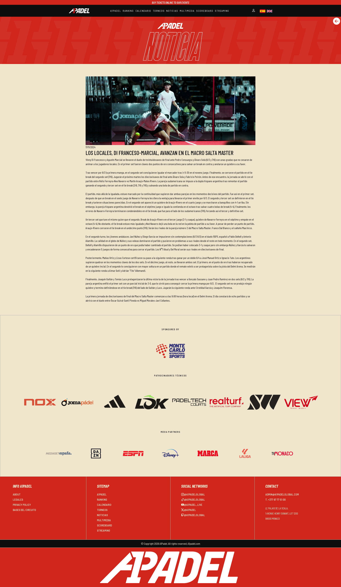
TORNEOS (158, 10)
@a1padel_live (193, 504)
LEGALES (18, 499)
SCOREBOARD (204, 10)
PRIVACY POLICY (22, 504)
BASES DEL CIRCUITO (24, 509)
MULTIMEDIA (187, 10)
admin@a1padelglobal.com (282, 494)
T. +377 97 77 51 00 (275, 499)
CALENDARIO (143, 10)
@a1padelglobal (194, 494)
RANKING (128, 10)
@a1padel (190, 509)
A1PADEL (115, 10)
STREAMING (222, 10)
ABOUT (17, 494)
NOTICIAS (172, 10)
